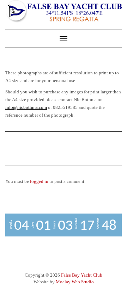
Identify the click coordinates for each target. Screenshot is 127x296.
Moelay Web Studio (75, 281)
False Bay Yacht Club (81, 275)
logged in (39, 181)
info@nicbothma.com (26, 107)
